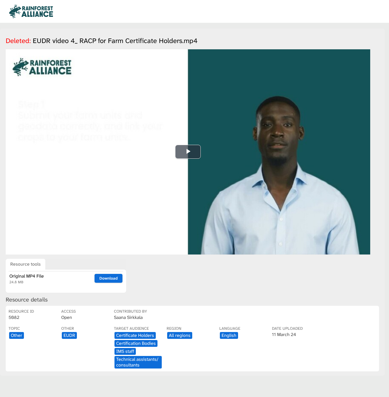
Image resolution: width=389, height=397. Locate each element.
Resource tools (25, 264)
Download (108, 278)
